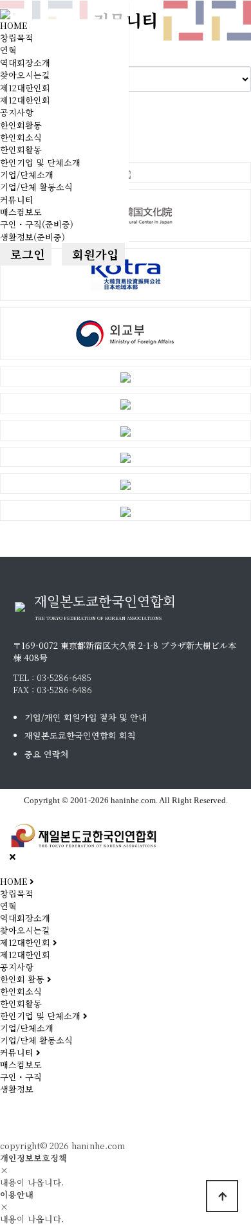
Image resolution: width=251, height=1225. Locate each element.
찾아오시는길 (25, 75)
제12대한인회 (25, 88)
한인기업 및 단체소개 (40, 162)
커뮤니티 (16, 200)
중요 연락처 (46, 754)
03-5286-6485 (64, 677)
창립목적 (16, 38)
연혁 (8, 50)
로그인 (25, 254)
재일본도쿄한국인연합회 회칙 (80, 735)
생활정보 (16, 1089)
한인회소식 (21, 137)
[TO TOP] (222, 1196)
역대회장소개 (25, 63)
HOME (13, 25)
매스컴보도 (21, 212)
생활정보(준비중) (32, 237)
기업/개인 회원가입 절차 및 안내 (85, 717)
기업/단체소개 (26, 174)
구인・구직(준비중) (36, 224)
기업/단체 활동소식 (36, 187)
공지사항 (16, 112)
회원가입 (93, 254)
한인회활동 (21, 125)
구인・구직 (21, 1077)
